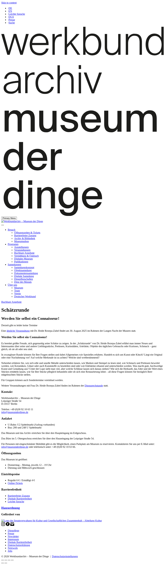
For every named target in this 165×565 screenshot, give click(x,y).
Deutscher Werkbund (25, 296)
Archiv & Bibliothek (24, 238)
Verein (17, 293)
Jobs (10, 551)
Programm (13, 244)
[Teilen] (6, 560)
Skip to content (9, 2)
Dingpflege (13, 530)
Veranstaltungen (22, 250)
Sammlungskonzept (24, 267)
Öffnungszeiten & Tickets (27, 232)
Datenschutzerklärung (19, 545)
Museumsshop (21, 241)
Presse (12, 19)
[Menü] (2, 225)
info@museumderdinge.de (14, 412)
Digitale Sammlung (24, 276)
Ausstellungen (21, 247)
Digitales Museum (23, 258)
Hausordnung (10, 508)
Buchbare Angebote (24, 253)
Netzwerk (13, 548)
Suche (12, 22)
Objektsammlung (23, 270)
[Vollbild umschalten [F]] (9, 560)
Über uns (12, 284)
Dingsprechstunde (94, 385)
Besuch (11, 229)
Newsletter (13, 536)
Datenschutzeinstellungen (65, 556)
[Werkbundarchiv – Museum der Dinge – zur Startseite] (82, 215)
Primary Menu (9, 218)
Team (17, 290)
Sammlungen (14, 264)
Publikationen (21, 261)
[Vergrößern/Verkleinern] (12, 560)
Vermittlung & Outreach (26, 255)
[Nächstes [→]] (6, 563)
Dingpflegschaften (23, 279)
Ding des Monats (23, 282)
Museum (18, 287)
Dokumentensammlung (26, 273)
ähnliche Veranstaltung (18, 330)
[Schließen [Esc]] (2, 560)
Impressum (13, 539)
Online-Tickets (15, 483)
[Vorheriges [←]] (2, 563)
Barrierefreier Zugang (25, 235)
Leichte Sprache (17, 14)
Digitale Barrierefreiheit (20, 498)
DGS (11, 16)
